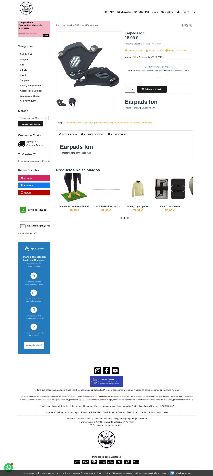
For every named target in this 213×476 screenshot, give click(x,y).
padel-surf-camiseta (91, 400)
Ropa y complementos (31, 85)
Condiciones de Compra (114, 412)
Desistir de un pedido (137, 412)
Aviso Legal (73, 412)
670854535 (141, 418)
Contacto (167, 12)
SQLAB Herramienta (170, 206)
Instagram (28, 178)
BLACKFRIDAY (28, 101)
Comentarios (147, 122)
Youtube (27, 193)
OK (172, 473)
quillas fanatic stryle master (123, 400)
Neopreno (25, 80)
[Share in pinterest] (191, 25)
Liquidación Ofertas (30, 96)
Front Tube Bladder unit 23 (106, 206)
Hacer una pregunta (177, 50)
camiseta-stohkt (136, 396)
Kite (22, 64)
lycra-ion (64, 400)
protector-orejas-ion (103, 122)
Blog (155, 12)
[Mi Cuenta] (178, 12)
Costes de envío (135, 50)
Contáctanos (60, 412)
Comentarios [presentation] (119, 134)
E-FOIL (23, 70)
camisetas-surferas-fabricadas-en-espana (44, 400)
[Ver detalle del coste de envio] (22, 144)
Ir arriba (49, 412)
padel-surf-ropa (106, 400)
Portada (109, 12)
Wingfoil (24, 59)
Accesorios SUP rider (31, 91)
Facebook (28, 185)
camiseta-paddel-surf (67, 396)
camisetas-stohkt (176, 396)
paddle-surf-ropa (75, 400)
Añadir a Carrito (153, 89)
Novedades (124, 12)
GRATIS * (31, 142)
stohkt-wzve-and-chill (164, 400)
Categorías (141, 12)
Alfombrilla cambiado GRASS (74, 206)
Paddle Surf (26, 54)
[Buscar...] (194, 12)
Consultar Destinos (35, 145)
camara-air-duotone (28, 396)
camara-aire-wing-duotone (47, 396)
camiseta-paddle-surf (85, 396)
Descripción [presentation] (69, 134)
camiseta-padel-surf (102, 396)
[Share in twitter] (187, 25)
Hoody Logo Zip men (138, 206)
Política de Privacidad (91, 412)
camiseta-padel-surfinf (120, 396)
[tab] (67, 134)
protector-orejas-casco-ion (126, 122)
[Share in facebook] (183, 25)
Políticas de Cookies (158, 412)
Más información (183, 473)
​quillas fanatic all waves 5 (183, 400)
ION (134, 57)
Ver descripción (155, 50)
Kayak (23, 75)
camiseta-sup (148, 396)
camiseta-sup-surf (162, 396)
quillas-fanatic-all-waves (145, 400)
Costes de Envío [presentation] (94, 134)
